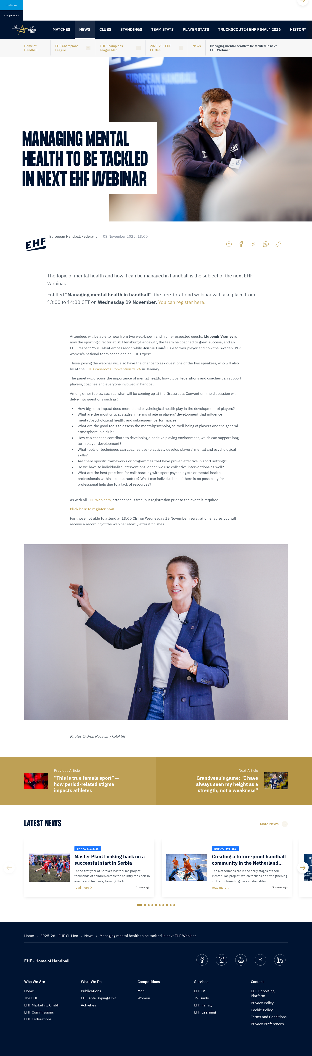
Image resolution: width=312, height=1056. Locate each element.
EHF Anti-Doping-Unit (98, 998)
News (84, 29)
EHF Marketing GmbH (41, 1005)
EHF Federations (38, 1019)
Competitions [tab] (11, 15)
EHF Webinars (99, 500)
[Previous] (9, 867)
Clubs (105, 29)
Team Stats (162, 29)
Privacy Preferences (267, 1024)
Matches (61, 29)
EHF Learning (205, 1012)
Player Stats (196, 29)
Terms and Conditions (269, 1016)
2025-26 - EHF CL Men (160, 48)
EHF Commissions (39, 1012)
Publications (91, 991)
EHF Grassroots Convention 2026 (113, 369)
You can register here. (182, 302)
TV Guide (201, 998)
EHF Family (203, 1005)
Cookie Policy (262, 1010)
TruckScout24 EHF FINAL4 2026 (249, 29)
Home (29, 935)
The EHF (31, 998)
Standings (131, 29)
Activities (88, 1005)
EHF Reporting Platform (262, 993)
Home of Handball (30, 48)
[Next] (303, 867)
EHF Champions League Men (111, 48)
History (298, 29)
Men (141, 991)
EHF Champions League (66, 48)
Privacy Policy (262, 1003)
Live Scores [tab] (11, 5)
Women (143, 998)
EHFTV (199, 991)
